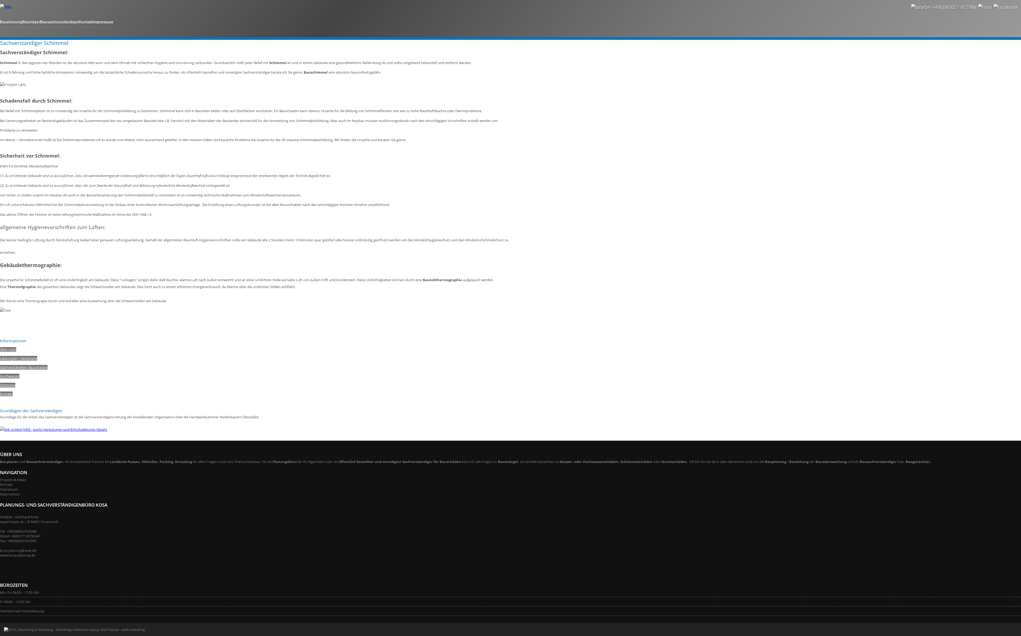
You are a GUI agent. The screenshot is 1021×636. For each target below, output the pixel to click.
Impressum (103, 22)
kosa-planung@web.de (18, 550)
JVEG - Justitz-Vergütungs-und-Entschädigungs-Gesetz (64, 429)
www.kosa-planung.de (17, 555)
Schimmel (7, 385)
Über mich (8, 349)
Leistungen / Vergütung (18, 358)
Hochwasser (9, 376)
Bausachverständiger (59, 22)
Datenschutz (10, 494)
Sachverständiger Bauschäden (24, 367)
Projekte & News (13, 479)
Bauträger (31, 22)
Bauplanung (11, 22)
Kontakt (86, 22)
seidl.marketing (132, 629)
